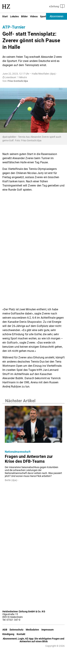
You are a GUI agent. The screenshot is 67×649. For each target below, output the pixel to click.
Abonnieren (56, 16)
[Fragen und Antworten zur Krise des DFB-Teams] (33, 425)
